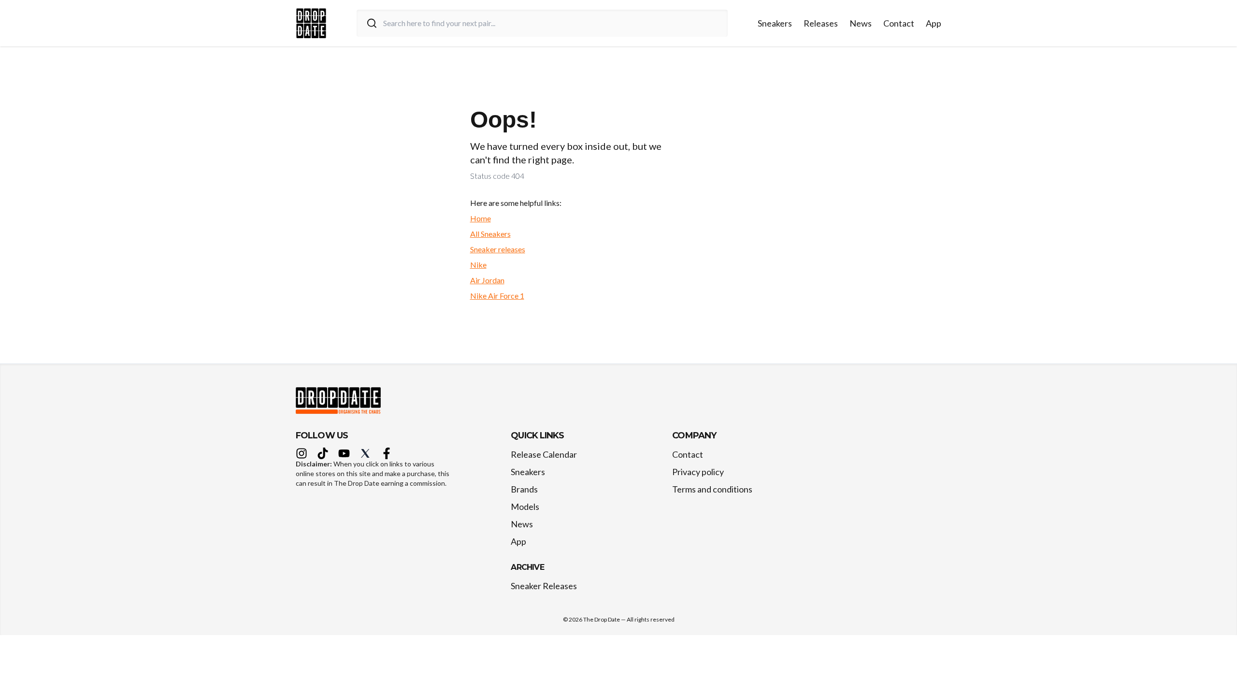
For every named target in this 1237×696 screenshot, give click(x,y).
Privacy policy (698, 471)
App (933, 23)
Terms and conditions (712, 489)
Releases (821, 23)
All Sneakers (490, 233)
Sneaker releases (497, 249)
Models (525, 506)
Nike (478, 264)
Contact (898, 23)
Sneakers (775, 23)
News (860, 23)
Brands (524, 489)
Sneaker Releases (544, 585)
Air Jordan (487, 280)
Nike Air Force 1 (497, 295)
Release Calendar (544, 454)
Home (480, 218)
